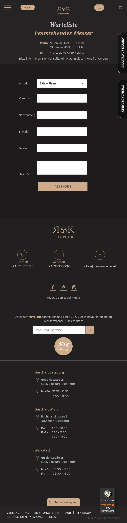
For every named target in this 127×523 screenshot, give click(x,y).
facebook (53, 287)
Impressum (83, 512)
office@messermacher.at (100, 266)
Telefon (23, 148)
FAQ (26, 512)
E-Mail (24, 131)
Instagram (74, 287)
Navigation (7, 7)
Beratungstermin (47, 512)
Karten (58, 502)
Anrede (24, 83)
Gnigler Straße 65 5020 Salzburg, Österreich (58, 459)
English (27, 7)
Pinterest (63, 287)
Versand (13, 512)
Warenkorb (122, 7)
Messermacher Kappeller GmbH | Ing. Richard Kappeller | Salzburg (63, 11)
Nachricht (25, 173)
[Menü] (113, 490)
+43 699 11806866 (58, 264)
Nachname (27, 115)
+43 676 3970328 (22, 264)
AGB (68, 512)
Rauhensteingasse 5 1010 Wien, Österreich (55, 418)
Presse (52, 517)
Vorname (25, 98)
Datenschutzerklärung (25, 517)
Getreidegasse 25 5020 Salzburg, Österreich (58, 381)
